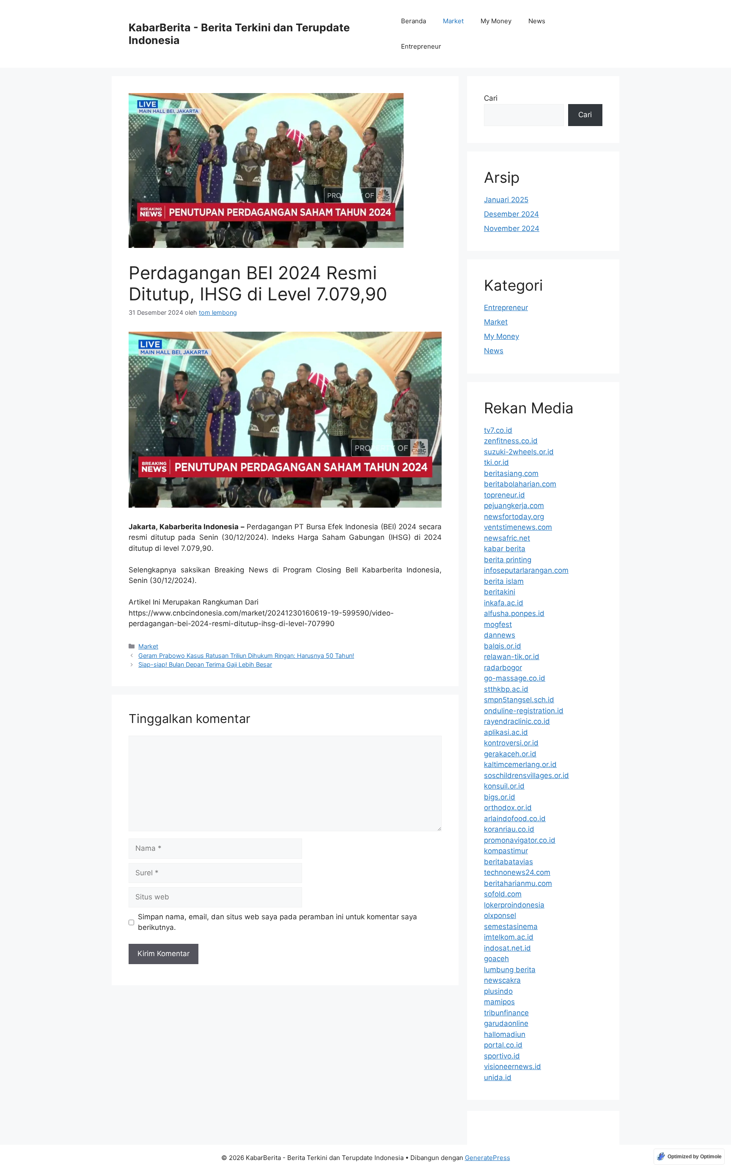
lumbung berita (510, 969)
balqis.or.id (502, 646)
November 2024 (511, 228)
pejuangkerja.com (514, 505)
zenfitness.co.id (511, 441)
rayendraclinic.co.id (517, 721)
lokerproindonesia (514, 905)
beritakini (499, 592)
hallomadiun (504, 1034)
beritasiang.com (511, 473)
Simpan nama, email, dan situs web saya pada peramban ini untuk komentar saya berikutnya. (277, 922)
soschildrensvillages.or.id (526, 775)
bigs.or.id (499, 797)
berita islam (504, 581)
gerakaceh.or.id (510, 754)
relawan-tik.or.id (511, 656)
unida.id (497, 1077)
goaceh (496, 958)
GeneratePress (487, 1158)
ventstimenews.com (518, 527)
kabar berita (504, 548)
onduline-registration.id (523, 710)
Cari (490, 98)
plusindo (498, 991)
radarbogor (503, 667)
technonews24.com (517, 872)
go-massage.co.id (514, 678)
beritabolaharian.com (520, 484)
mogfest (498, 624)
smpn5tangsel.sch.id (519, 699)
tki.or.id (496, 462)
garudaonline (506, 1023)
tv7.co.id (498, 430)
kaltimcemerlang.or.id (520, 764)
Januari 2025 (506, 199)
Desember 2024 (511, 214)
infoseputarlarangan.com (526, 570)
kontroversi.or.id (511, 743)
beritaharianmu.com (518, 883)
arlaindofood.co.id (515, 818)
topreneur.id (504, 495)
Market (453, 21)
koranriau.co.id (509, 829)
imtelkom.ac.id (508, 937)
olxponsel (500, 915)
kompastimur (506, 851)
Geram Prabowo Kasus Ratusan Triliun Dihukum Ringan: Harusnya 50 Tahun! (246, 655)
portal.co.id (503, 1045)
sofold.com (503, 894)
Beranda (413, 21)
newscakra (502, 980)
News (536, 21)
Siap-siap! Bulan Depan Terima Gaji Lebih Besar (205, 664)
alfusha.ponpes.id (514, 613)
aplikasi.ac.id (506, 732)
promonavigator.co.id (519, 840)
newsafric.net (507, 538)
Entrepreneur (421, 46)
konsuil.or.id (504, 786)
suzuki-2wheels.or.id (519, 452)
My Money (496, 21)
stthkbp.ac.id (506, 689)
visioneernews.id (512, 1066)
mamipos (499, 1002)
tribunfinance (506, 1013)
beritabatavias (508, 862)
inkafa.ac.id (503, 603)
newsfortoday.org (514, 516)
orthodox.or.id (508, 807)
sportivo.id (502, 1056)
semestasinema (511, 926)
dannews (499, 635)
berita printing (507, 559)
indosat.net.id (507, 948)
